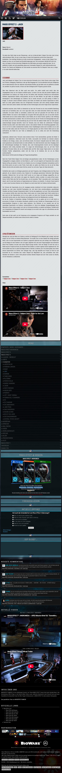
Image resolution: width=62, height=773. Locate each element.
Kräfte (5, 360)
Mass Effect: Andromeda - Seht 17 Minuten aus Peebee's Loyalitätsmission (19, 603)
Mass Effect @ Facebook (12, 712)
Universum (5, 446)
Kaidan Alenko (8, 412)
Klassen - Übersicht (9, 357)
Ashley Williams (9, 414)
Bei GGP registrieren (27, 767)
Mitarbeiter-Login (24, 759)
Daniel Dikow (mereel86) (11, 565)
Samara (6, 374)
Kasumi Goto (8, 390)
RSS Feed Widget (31, 554)
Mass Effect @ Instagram (12, 717)
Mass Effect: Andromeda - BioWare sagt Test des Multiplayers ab (16, 594)
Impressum (4, 759)
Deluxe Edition (30, 487)
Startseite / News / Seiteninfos (12, 347)
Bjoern (7, 600)
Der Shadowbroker (10, 417)
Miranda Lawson (9, 367)
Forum (19, 767)
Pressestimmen (8, 438)
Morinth (6, 393)
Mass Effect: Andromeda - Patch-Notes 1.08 (12, 568)
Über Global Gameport (7, 767)
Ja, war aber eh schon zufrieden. (22, 521)
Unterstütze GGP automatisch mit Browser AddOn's (31, 494)
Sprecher (6, 424)
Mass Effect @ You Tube (12, 713)
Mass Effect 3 (6, 352)
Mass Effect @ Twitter (11, 715)
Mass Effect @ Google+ (12, 719)
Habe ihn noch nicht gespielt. (21, 523)
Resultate (5, 531)
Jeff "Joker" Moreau (10, 395)
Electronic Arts (7, 722)
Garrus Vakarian (9, 383)
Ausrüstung (6, 421)
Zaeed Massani (9, 388)
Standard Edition (22, 487)
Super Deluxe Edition (38, 487)
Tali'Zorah (7, 379)
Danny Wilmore (9, 574)
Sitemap (17, 759)
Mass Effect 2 (6, 355)
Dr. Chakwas (8, 402)
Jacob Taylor (8, 364)
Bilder (5, 436)
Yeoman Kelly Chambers (12, 398)
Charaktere (6, 362)
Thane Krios (8, 376)
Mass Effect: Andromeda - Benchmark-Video (12, 577)
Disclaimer (11, 759)
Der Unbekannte (9, 405)
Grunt (6, 369)
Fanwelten (5, 448)
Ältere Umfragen (7, 530)
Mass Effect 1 (5, 443)
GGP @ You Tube (6, 769)
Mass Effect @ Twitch (11, 720)
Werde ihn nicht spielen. (20, 525)
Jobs (15, 767)
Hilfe (4, 440)
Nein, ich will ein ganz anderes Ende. (23, 516)
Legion (6, 386)
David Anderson (9, 409)
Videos (5, 429)
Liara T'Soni (7, 407)
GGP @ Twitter (56, 767)
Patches (5, 433)
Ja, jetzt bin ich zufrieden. (20, 519)
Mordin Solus (8, 381)
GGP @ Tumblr (37, 767)
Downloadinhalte (8, 431)
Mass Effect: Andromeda (9, 350)
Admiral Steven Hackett (11, 419)
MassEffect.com (7, 708)
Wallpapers (7, 426)
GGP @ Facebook (46, 767)
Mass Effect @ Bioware (11, 710)
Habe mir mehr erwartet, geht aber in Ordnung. (26, 517)
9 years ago (25, 568)
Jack (5, 371)
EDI (5, 400)
